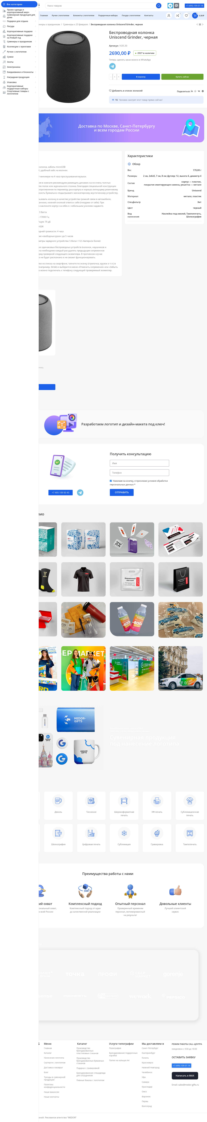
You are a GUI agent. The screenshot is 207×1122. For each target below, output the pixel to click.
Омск (144, 1091)
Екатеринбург (148, 1053)
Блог (46, 1072)
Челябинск (147, 1072)
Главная (48, 1048)
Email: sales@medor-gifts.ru (185, 1084)
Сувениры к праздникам (47, 24)
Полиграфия (115, 1048)
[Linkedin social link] (192, 91)
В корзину (140, 76)
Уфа (144, 1077)
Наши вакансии (51, 1091)
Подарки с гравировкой (87, 1068)
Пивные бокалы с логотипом (90, 1080)
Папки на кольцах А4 (119, 1060)
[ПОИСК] (158, 5)
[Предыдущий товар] (197, 24)
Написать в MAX (185, 1075)
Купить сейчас (182, 76)
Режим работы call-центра (187, 1044)
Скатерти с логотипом (54, 1062)
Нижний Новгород (150, 1067)
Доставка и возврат (53, 1067)
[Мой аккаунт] (168, 15)
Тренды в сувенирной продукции (54, 1078)
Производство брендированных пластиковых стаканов (87, 1050)
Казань (145, 1057)
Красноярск (147, 1062)
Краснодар (147, 1086)
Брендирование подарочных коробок (123, 1054)
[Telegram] (170, 5)
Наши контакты (51, 1096)
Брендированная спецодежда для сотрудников (90, 1074)
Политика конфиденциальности (54, 1085)
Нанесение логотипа (54, 1057)
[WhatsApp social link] (195, 91)
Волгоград (147, 1106)
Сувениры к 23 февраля (75, 24)
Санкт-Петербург (150, 1048)
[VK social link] (199, 91)
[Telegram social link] (203, 91)
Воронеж (146, 1096)
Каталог (48, 1053)
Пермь (145, 1101)
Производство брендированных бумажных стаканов (90, 1060)
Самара (145, 1082)
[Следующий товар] (202, 24)
